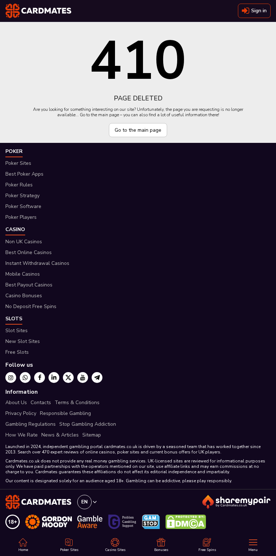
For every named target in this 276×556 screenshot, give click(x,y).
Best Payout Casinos (28, 284)
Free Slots (17, 352)
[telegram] (97, 377)
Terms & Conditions (77, 402)
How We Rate (21, 434)
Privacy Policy (20, 413)
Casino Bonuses (23, 295)
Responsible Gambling (65, 413)
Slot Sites (16, 330)
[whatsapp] (25, 377)
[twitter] (68, 377)
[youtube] (82, 377)
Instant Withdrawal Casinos (37, 263)
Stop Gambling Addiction (87, 424)
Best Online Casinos (28, 252)
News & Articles (60, 434)
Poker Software (23, 206)
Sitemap (91, 434)
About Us (16, 402)
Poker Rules (19, 184)
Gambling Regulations (30, 424)
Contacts (41, 402)
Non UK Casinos (23, 241)
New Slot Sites (22, 341)
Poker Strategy (22, 195)
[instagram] (10, 377)
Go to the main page (138, 130)
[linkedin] (54, 377)
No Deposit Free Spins (30, 306)
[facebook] (39, 377)
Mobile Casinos (22, 274)
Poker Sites (18, 163)
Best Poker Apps (24, 174)
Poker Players (21, 217)
